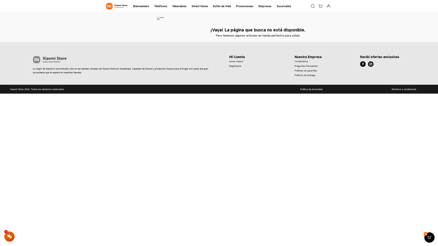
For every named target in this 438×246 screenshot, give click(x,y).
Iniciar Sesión (236, 61)
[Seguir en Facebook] (363, 64)
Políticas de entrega (305, 75)
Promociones (244, 6)
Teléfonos (160, 6)
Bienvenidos (141, 6)
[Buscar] (312, 6)
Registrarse (235, 65)
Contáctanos (301, 61)
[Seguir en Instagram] (370, 64)
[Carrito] (320, 6)
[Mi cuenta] (328, 6)
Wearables (179, 6)
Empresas (265, 6)
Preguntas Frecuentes (306, 65)
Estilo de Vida (222, 6)
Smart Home (200, 6)
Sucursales (284, 6)
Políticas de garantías (306, 70)
